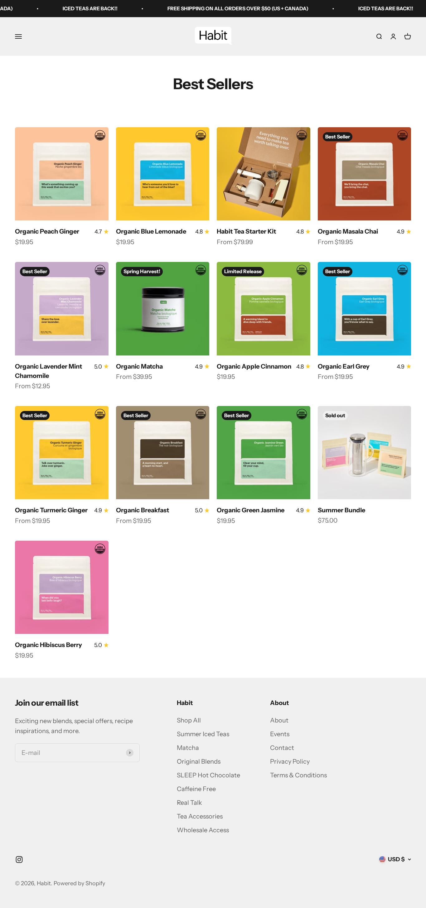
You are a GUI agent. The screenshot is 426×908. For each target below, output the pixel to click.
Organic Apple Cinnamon (254, 366)
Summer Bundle (341, 510)
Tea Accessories (200, 816)
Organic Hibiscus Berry (48, 645)
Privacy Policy (290, 761)
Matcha (188, 747)
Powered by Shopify (79, 883)
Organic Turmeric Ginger (51, 510)
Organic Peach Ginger (47, 231)
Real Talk (189, 802)
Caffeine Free (196, 789)
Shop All (189, 720)
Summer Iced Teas (203, 734)
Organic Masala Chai (348, 231)
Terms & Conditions (298, 775)
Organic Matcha (139, 366)
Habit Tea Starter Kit (246, 231)
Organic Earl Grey (344, 366)
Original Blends (198, 761)
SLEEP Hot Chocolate (208, 775)
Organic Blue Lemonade (151, 231)
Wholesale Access (203, 830)
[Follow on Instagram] (19, 859)
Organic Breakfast (142, 510)
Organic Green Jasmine (250, 510)
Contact (282, 747)
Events (279, 734)
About (279, 720)
